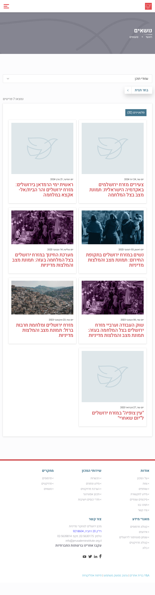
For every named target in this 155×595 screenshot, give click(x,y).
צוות (145, 484)
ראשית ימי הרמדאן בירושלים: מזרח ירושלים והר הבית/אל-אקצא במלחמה (44, 190)
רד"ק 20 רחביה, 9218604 (87, 531)
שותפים (143, 489)
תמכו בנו (142, 505)
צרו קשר (142, 510)
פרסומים (47, 478)
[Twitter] (90, 557)
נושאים (48, 489)
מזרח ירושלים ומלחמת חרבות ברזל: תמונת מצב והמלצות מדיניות (44, 330)
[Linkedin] (95, 557)
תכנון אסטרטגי (91, 494)
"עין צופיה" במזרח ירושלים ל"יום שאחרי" (118, 415)
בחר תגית (141, 90)
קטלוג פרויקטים (138, 543)
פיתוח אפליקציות (92, 575)
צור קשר (95, 519)
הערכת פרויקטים (90, 489)
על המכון (142, 478)
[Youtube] (84, 557)
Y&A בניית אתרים (139, 575)
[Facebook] (100, 557)
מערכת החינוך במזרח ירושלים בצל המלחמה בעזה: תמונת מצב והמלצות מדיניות (42, 260)
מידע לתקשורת (139, 494)
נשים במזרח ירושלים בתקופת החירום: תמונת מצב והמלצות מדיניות (115, 260)
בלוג (145, 548)
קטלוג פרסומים (138, 527)
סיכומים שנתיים (138, 499)
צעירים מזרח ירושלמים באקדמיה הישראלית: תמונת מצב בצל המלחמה (116, 190)
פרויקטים (46, 484)
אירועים (143, 532)
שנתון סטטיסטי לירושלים (133, 537)
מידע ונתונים (93, 484)
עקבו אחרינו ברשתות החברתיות (78, 545)
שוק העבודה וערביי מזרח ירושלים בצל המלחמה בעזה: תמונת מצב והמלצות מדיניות (116, 330)
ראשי (149, 37)
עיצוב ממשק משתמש (116, 575)
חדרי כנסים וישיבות (89, 499)
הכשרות (95, 478)
